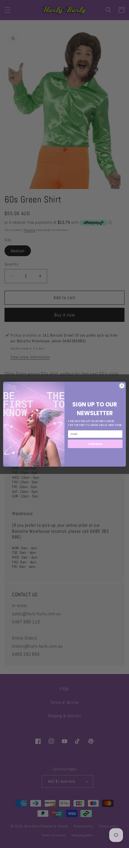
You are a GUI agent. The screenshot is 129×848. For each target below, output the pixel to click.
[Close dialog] (121, 385)
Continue (95, 443)
